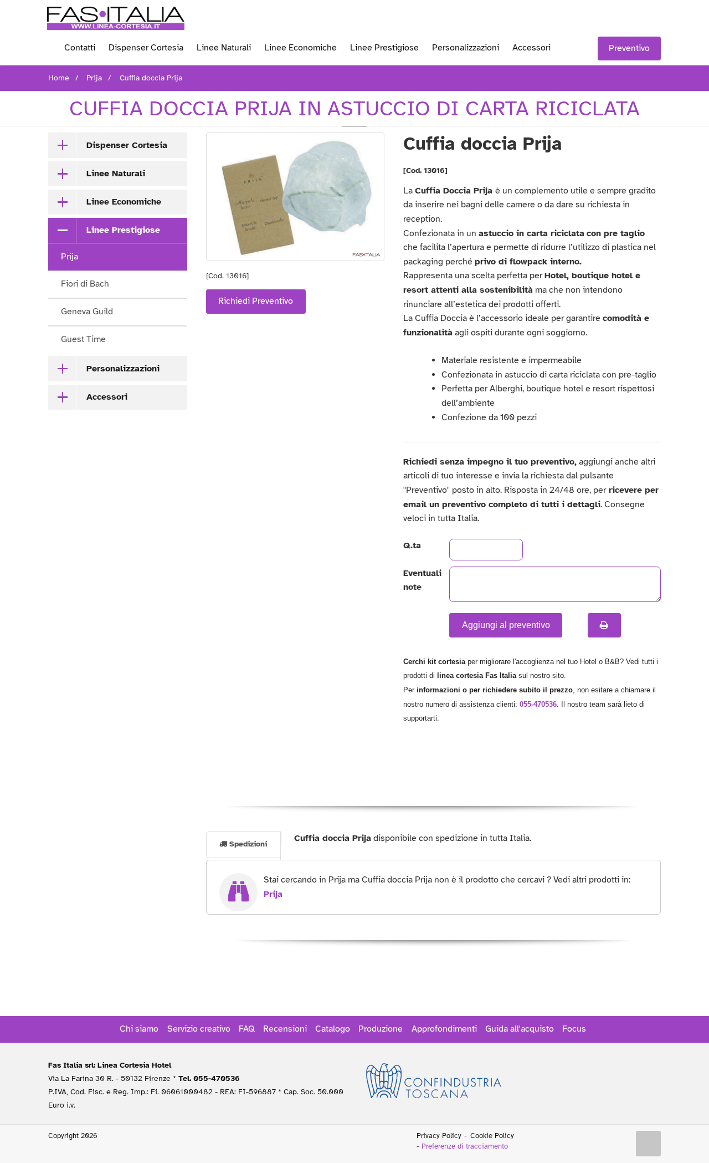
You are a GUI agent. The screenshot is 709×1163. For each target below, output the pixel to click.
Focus (574, 1028)
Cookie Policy (492, 1135)
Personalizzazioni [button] (123, 368)
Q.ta (412, 545)
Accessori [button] (106, 396)
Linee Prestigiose (384, 47)
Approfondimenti (444, 1028)
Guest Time (83, 339)
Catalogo (332, 1028)
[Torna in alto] (648, 1143)
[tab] (117, 145)
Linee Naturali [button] (115, 173)
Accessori (531, 47)
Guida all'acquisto (519, 1028)
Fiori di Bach (85, 283)
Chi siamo (139, 1028)
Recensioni (285, 1028)
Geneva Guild (87, 311)
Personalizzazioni (465, 47)
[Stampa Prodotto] (604, 625)
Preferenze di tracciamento (465, 1146)
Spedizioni (247, 844)
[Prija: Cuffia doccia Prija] (295, 196)
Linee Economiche (300, 47)
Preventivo (629, 48)
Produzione (380, 1028)
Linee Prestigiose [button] (123, 230)
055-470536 (538, 704)
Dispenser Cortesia (146, 47)
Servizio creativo (198, 1028)
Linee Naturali (224, 47)
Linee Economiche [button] (123, 201)
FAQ (247, 1028)
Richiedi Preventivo (255, 301)
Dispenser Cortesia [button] (126, 145)
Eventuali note (417, 580)
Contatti (79, 47)
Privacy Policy (439, 1135)
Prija (69, 256)
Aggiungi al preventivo (506, 625)
